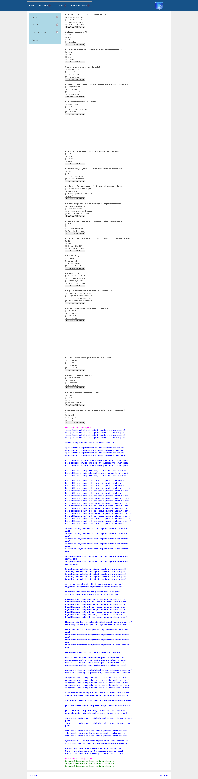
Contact (34, 40)
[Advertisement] (99, 134)
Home (31, 5)
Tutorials (61, 5)
